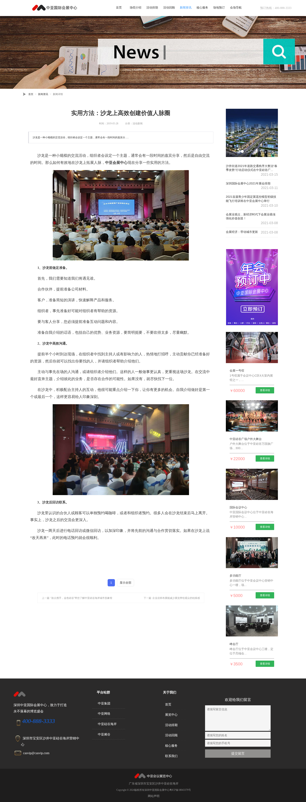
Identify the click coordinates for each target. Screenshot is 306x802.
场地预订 (219, 7)
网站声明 (153, 796)
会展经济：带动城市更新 (242, 232)
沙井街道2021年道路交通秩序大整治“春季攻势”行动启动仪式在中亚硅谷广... (251, 168)
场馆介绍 (135, 7)
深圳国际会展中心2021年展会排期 (248, 183)
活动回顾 (169, 7)
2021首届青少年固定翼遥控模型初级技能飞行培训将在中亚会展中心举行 (251, 199)
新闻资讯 (186, 7)
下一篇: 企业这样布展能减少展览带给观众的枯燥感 (172, 598)
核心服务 (202, 7)
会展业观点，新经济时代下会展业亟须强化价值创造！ (250, 216)
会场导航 (236, 7)
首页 (119, 7)
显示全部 (125, 582)
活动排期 (152, 7)
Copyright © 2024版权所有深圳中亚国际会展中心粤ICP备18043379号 (153, 789)
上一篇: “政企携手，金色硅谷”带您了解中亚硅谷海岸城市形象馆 (77, 598)
